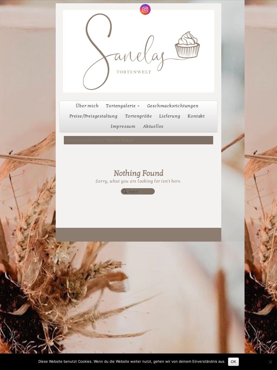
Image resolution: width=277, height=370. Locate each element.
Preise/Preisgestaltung (94, 116)
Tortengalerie (121, 106)
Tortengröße (138, 116)
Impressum (123, 126)
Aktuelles (153, 126)
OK (233, 361)
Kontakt (196, 116)
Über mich (87, 106)
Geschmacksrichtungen (173, 106)
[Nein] (270, 362)
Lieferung (169, 116)
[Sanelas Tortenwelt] (138, 51)
